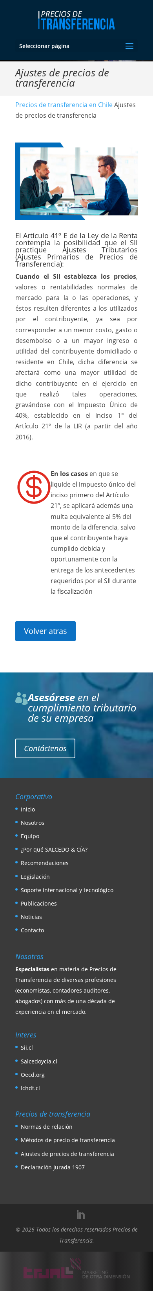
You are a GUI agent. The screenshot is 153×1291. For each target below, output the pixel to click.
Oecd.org (33, 1074)
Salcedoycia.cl (39, 1061)
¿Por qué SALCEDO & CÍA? (54, 849)
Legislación (35, 876)
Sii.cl (27, 1047)
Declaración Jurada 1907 (53, 1167)
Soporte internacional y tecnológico (67, 890)
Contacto (32, 930)
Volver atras (45, 631)
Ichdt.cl (30, 1088)
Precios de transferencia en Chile (64, 104)
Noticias (31, 917)
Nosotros (32, 822)
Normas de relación (47, 1126)
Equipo (30, 836)
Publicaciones (39, 903)
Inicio (28, 809)
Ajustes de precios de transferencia (67, 1154)
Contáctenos (45, 748)
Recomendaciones (45, 863)
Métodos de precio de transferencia (68, 1140)
